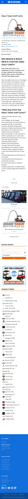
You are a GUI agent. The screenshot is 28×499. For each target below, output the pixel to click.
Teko (6, 399)
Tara (6, 397)
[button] (26, 2)
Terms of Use (6, 494)
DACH (7, 335)
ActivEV (7, 298)
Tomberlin (8, 402)
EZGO (9, 38)
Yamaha (7, 419)
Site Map (3, 449)
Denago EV (8, 338)
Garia (7, 352)
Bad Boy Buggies (10, 311)
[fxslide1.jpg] (13, 196)
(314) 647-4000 (7, 44)
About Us (3, 441)
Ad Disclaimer (21, 494)
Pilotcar (7, 379)
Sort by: (5, 187)
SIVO (6, 389)
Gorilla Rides (9, 357)
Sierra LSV (8, 387)
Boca (6, 316)
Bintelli (24, 38)
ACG (6, 295)
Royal (4, 382)
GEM (6, 354)
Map (14, 179)
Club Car (8, 318)
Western (8, 416)
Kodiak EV (8, 368)
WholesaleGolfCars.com (6, 480)
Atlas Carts (8, 308)
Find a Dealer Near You (6, 464)
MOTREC (8, 373)
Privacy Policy (14, 494)
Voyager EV (8, 413)
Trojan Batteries (10, 405)
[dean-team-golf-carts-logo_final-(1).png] (13, 218)
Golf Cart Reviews (5, 466)
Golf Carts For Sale (5, 459)
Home (2, 13)
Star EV (7, 392)
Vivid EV (7, 410)
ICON (4, 38)
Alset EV (7, 303)
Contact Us (3, 443)
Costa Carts (9, 327)
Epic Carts (8, 343)
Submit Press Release (6, 448)
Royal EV (8, 384)
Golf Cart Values (4, 467)
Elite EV (7, 341)
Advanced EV (9, 301)
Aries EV (7, 306)
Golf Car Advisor (5, 479)
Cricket (7, 330)
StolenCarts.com (5, 482)
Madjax (4, 371)
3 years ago (14, 231)
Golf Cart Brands (5, 462)
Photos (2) (14, 183)
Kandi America (9, 366)
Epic (20, 38)
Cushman (14, 38)
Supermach (9, 394)
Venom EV (8, 408)
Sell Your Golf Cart (5, 461)
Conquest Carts (10, 324)
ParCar (7, 376)
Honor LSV (8, 360)
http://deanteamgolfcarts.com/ (10, 46)
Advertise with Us (5, 446)
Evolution (8, 346)
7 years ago (14, 206)
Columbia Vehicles (11, 321)
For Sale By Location (5, 469)
